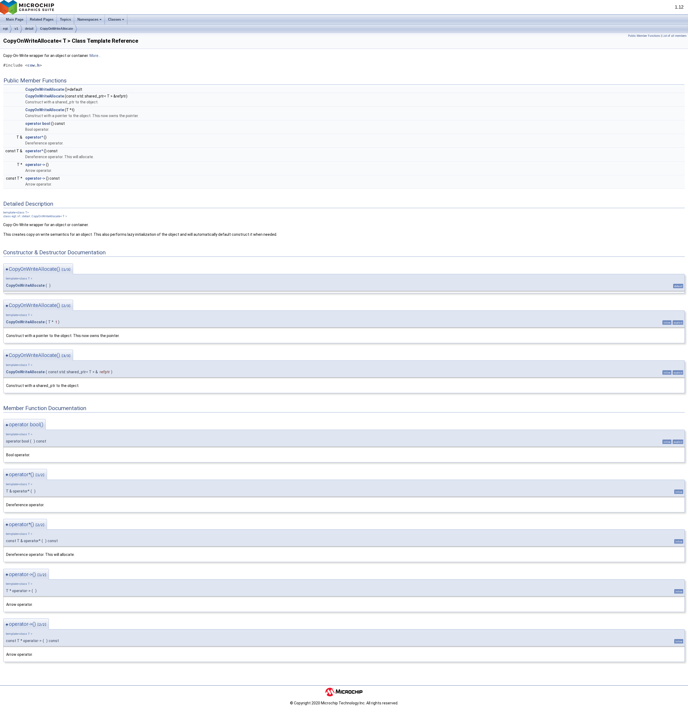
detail (29, 29)
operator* (34, 137)
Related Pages (41, 19)
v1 (16, 29)
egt (5, 29)
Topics (65, 19)
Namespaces (87, 19)
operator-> (35, 164)
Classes (114, 19)
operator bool (37, 123)
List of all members (674, 36)
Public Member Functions (644, 36)
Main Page (14, 19)
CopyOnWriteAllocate (56, 29)
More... (95, 55)
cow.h (33, 65)
